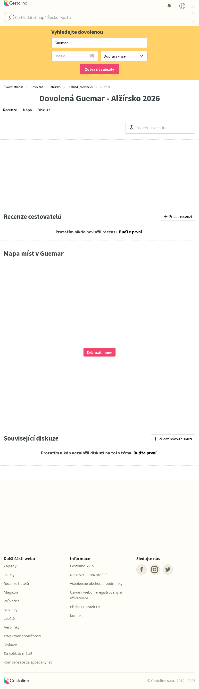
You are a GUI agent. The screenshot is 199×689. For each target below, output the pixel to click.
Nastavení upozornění (88, 574)
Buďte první (130, 232)
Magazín (11, 592)
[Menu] (193, 6)
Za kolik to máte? (18, 653)
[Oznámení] (169, 5)
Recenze (10, 109)
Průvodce (11, 600)
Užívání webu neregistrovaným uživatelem (96, 595)
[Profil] (182, 6)
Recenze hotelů (16, 583)
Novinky (10, 609)
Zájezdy (10, 565)
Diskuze (44, 109)
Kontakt (76, 615)
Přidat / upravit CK (85, 606)
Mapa (27, 109)
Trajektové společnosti (22, 635)
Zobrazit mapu (99, 352)
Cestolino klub (82, 565)
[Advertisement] (99, 175)
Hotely (9, 574)
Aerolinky (12, 627)
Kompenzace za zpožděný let (28, 662)
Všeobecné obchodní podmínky (96, 583)
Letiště (9, 618)
